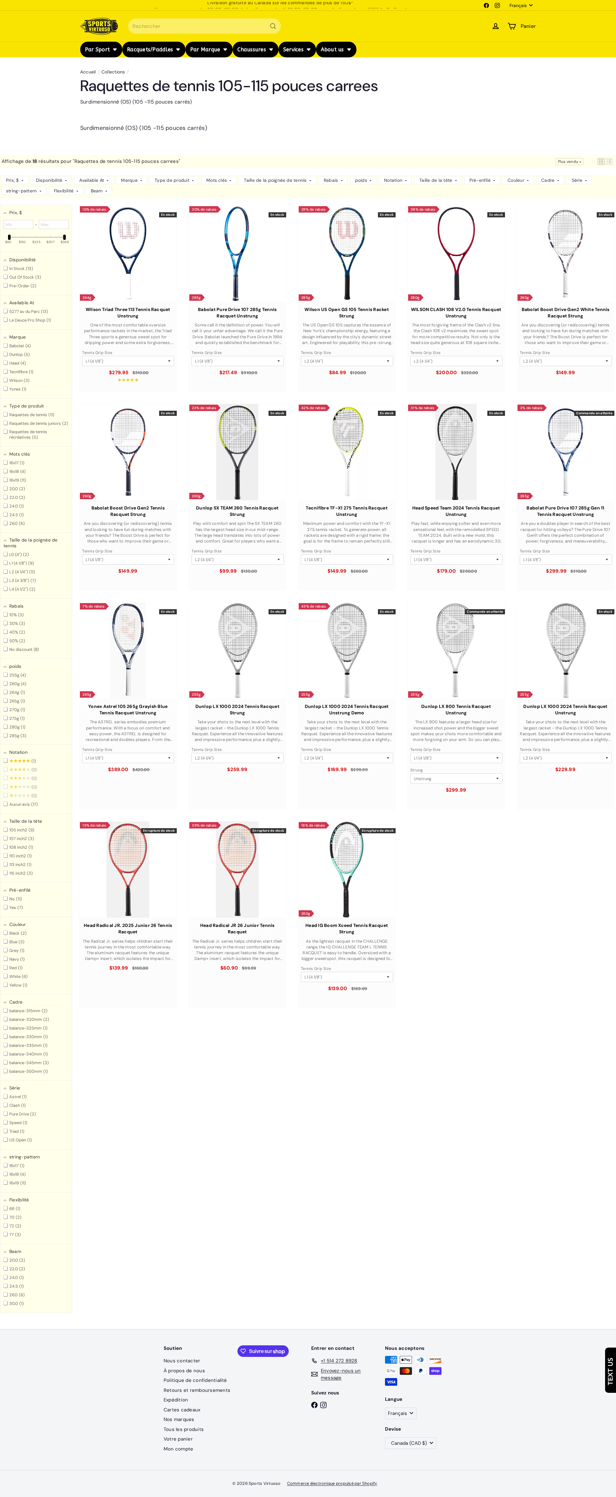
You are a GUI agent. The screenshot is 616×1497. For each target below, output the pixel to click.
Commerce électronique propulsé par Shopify (332, 1483)
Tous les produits (184, 1429)
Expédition (176, 1400)
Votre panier (178, 1439)
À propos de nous (184, 1370)
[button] (601, 161)
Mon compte (178, 1449)
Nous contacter (182, 1361)
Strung (416, 770)
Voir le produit (128, 883)
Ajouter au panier (128, 268)
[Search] (273, 26)
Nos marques (179, 1419)
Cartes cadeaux (182, 1410)
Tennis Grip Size (97, 352)
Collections (113, 72)
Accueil (88, 72)
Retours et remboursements (197, 1390)
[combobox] (204, 26)
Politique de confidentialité (195, 1380)
